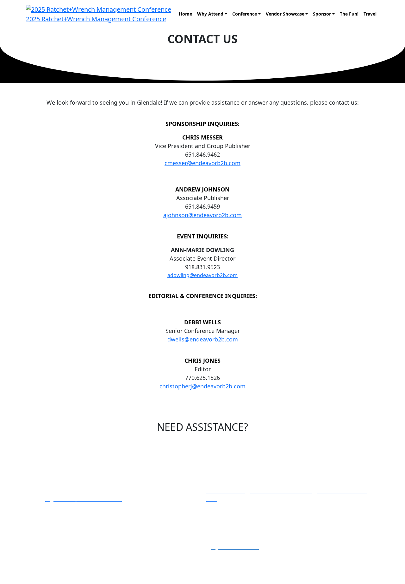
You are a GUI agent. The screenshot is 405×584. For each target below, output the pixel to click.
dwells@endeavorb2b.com (202, 339)
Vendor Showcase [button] (285, 14)
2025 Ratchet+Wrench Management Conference (96, 19)
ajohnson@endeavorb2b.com (202, 215)
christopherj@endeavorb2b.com (202, 386)
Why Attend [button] (210, 14)
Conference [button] (244, 14)
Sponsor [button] (322, 14)
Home (185, 14)
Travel (370, 14)
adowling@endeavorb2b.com (202, 275)
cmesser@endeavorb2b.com (202, 163)
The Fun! (349, 14)
